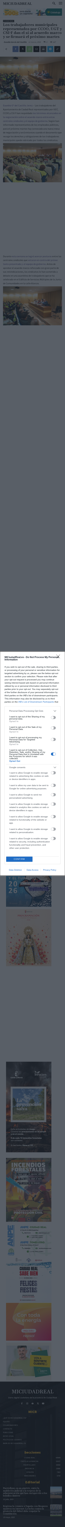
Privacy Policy (49, 870)
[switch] (53, 717)
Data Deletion (15, 870)
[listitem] (32, 711)
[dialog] (32, 764)
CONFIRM (19, 859)
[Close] (59, 657)
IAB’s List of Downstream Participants (36, 702)
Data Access (32, 870)
